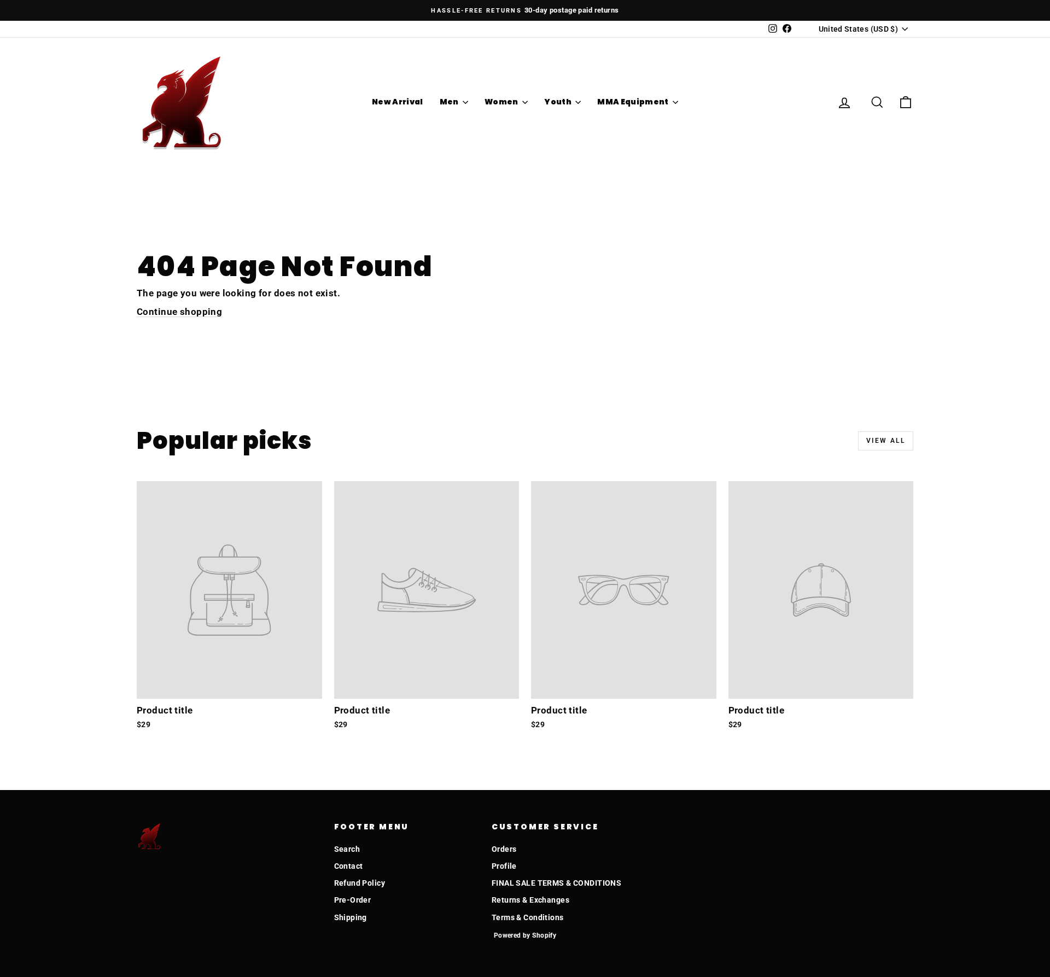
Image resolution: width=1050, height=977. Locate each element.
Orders (504, 849)
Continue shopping (179, 311)
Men (450, 101)
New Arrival (397, 101)
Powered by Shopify (525, 935)
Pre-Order (352, 900)
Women (502, 101)
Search (347, 849)
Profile (504, 866)
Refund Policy (360, 883)
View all (885, 440)
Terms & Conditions (528, 917)
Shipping (350, 917)
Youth (558, 101)
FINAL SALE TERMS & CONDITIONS (556, 883)
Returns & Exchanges (530, 900)
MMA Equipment (633, 101)
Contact (348, 866)
